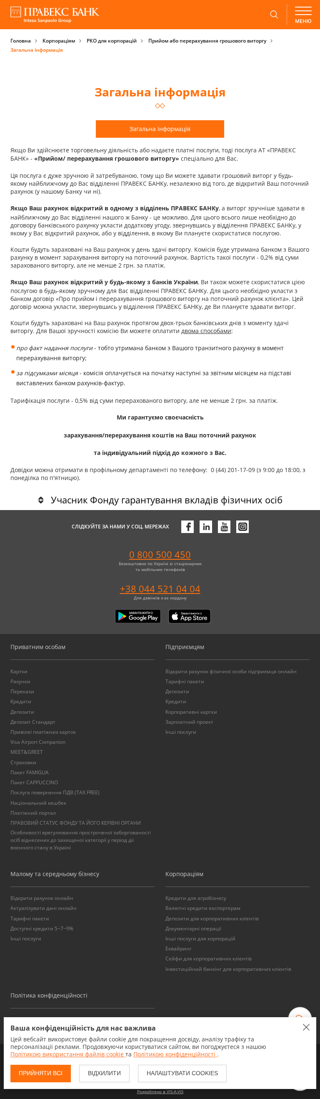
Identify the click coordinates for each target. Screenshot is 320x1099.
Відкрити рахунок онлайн (41, 898)
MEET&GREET (26, 751)
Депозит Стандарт (32, 721)
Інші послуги (180, 731)
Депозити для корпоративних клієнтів (212, 918)
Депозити (22, 711)
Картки (19, 671)
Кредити (20, 701)
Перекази (22, 691)
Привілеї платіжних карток (43, 731)
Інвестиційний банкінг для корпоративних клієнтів (228, 969)
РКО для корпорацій (112, 40)
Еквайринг (178, 948)
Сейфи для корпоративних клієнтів (208, 958)
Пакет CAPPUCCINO (34, 782)
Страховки (23, 762)
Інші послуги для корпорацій (200, 938)
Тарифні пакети (184, 681)
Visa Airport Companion (37, 741)
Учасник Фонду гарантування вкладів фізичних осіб (166, 499)
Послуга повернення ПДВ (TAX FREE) (55, 792)
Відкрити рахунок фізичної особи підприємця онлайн (231, 671)
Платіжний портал (33, 812)
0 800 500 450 (160, 554)
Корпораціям (58, 40)
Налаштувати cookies (182, 1073)
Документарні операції (193, 928)
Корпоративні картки (191, 711)
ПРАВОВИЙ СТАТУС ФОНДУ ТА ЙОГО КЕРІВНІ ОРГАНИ (75, 822)
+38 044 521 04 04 (160, 588)
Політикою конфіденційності (175, 1054)
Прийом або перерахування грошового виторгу (207, 40)
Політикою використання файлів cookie (67, 1054)
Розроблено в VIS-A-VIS (160, 1091)
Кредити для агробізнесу (195, 898)
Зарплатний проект (189, 721)
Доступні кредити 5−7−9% (41, 928)
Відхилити (104, 1073)
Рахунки (20, 681)
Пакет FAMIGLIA (29, 772)
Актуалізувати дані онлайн (43, 908)
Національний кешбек (38, 802)
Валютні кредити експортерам (202, 908)
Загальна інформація (36, 49)
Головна (20, 40)
